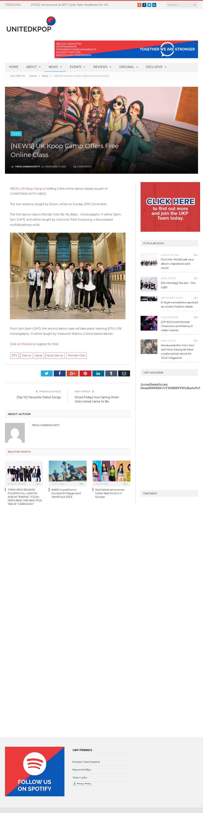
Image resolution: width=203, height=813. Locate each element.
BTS (14, 355)
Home (13, 67)
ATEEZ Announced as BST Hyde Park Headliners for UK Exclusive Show (71, 5)
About (31, 67)
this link (26, 344)
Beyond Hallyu (82, 769)
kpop (38, 355)
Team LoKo (80, 777)
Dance (26, 355)
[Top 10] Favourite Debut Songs (39, 397)
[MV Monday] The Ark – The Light (178, 285)
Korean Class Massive (86, 761)
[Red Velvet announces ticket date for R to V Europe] (111, 473)
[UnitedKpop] (30, 22)
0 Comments (84, 166)
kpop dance (55, 355)
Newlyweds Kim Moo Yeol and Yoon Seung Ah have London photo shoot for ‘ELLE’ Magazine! (177, 351)
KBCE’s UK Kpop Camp (26, 188)
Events (75, 67)
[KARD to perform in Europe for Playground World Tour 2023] (68, 473)
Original (126, 67)
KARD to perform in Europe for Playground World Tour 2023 (66, 493)
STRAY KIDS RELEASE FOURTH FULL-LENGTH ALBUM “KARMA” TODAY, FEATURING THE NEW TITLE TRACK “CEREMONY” (25, 497)
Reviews (100, 67)
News (53, 67)
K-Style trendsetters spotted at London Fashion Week (179, 304)
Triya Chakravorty (27, 166)
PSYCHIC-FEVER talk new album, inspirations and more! (177, 263)
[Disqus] (67, 566)
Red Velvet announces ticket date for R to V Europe (109, 493)
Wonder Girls (76, 355)
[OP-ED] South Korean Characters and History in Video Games (177, 326)
